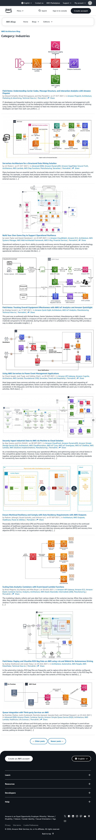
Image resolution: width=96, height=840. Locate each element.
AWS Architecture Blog (10, 31)
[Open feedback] (93, 420)
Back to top (46, 834)
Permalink (42, 98)
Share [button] (52, 98)
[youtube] (85, 816)
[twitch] (81, 816)
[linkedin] (73, 816)
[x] (65, 816)
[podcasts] (89, 816)
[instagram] (77, 816)
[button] (92, 3)
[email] (65, 821)
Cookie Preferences (31, 825)
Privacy (7, 825)
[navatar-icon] (90, 3)
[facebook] (69, 816)
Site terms (17, 825)
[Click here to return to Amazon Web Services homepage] (8, 12)
